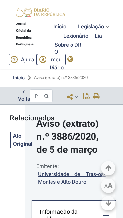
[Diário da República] (40, 14)
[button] (40, 13)
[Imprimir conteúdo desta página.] (96, 96)
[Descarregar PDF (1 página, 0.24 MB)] (86, 96)
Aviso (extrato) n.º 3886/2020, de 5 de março (68, 136)
